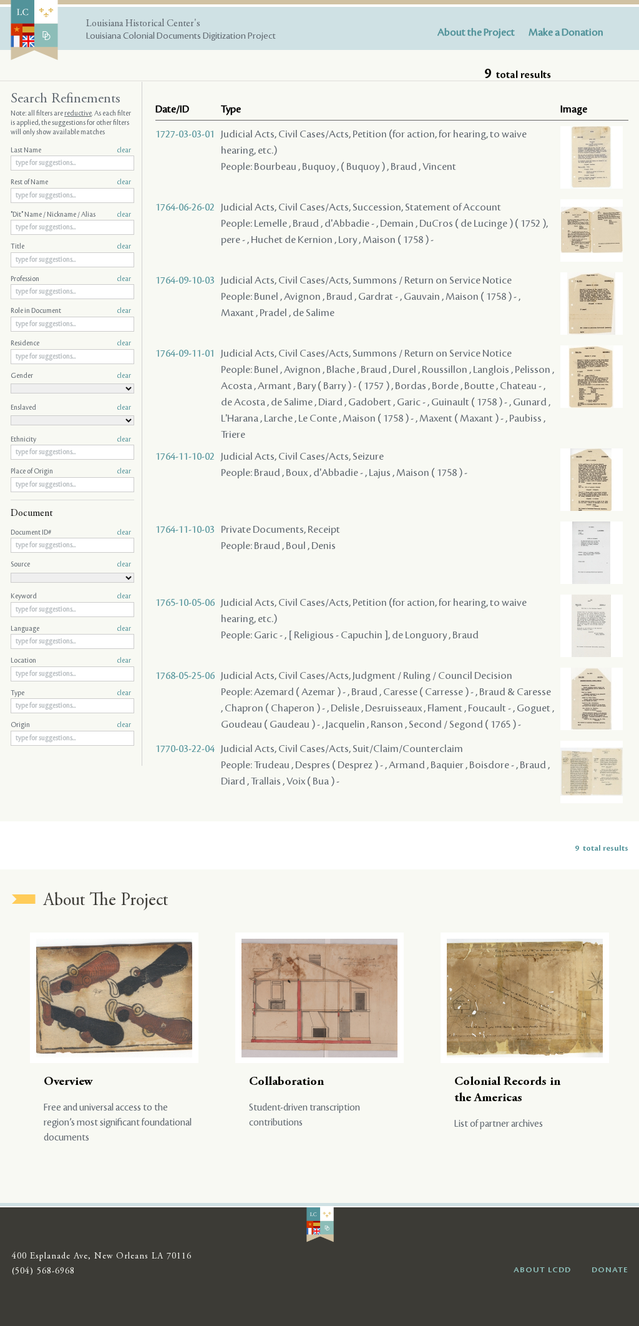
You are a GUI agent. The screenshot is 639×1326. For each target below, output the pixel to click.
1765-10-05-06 (185, 602)
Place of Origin (71, 471)
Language (71, 629)
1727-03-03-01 (185, 134)
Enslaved (71, 408)
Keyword (71, 596)
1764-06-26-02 (185, 207)
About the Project (476, 32)
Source (71, 564)
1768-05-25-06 (185, 675)
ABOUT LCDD (542, 1269)
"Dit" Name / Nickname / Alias (71, 215)
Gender (71, 376)
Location (71, 661)
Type (71, 693)
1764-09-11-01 (185, 353)
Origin (71, 725)
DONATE (610, 1269)
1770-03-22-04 (185, 749)
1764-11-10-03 (185, 529)
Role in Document (71, 311)
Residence (71, 343)
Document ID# (71, 533)
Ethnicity (71, 439)
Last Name (71, 150)
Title (71, 246)
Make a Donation (566, 32)
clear (124, 150)
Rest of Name (71, 182)
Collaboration (286, 1082)
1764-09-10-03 (185, 280)
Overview (68, 1082)
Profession (71, 279)
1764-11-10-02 (185, 456)
